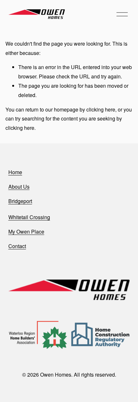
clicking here (100, 109)
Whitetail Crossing (29, 217)
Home (15, 172)
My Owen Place (26, 231)
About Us (19, 186)
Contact (17, 246)
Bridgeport (20, 201)
